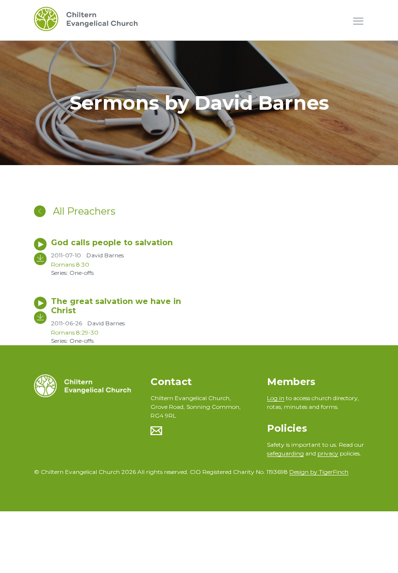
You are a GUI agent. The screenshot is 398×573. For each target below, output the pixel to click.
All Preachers (83, 211)
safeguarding (285, 453)
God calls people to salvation (112, 242)
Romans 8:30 (70, 264)
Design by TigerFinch (318, 471)
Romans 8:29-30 (75, 332)
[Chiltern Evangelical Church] (86, 21)
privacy (327, 453)
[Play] (40, 244)
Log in (275, 398)
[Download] (40, 259)
